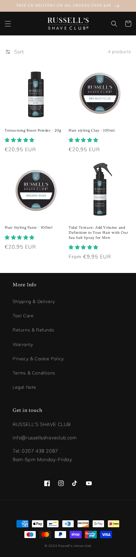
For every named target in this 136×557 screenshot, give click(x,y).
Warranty (23, 344)
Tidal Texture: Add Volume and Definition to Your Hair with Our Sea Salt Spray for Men (98, 232)
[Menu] (8, 24)
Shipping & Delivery (34, 301)
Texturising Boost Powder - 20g (33, 130)
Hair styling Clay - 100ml (92, 130)
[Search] (114, 24)
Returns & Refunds (33, 330)
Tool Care (23, 316)
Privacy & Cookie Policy (38, 359)
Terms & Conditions (34, 373)
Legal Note (24, 387)
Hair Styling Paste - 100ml (29, 228)
